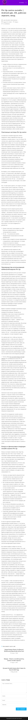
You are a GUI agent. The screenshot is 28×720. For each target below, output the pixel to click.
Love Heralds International (10, 20)
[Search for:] (25, 2)
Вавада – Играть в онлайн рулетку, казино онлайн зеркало (14, 659)
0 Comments (6, 23)
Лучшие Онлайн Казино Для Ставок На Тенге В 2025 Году (14, 669)
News (16, 22)
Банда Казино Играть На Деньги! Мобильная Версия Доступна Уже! (14, 650)
